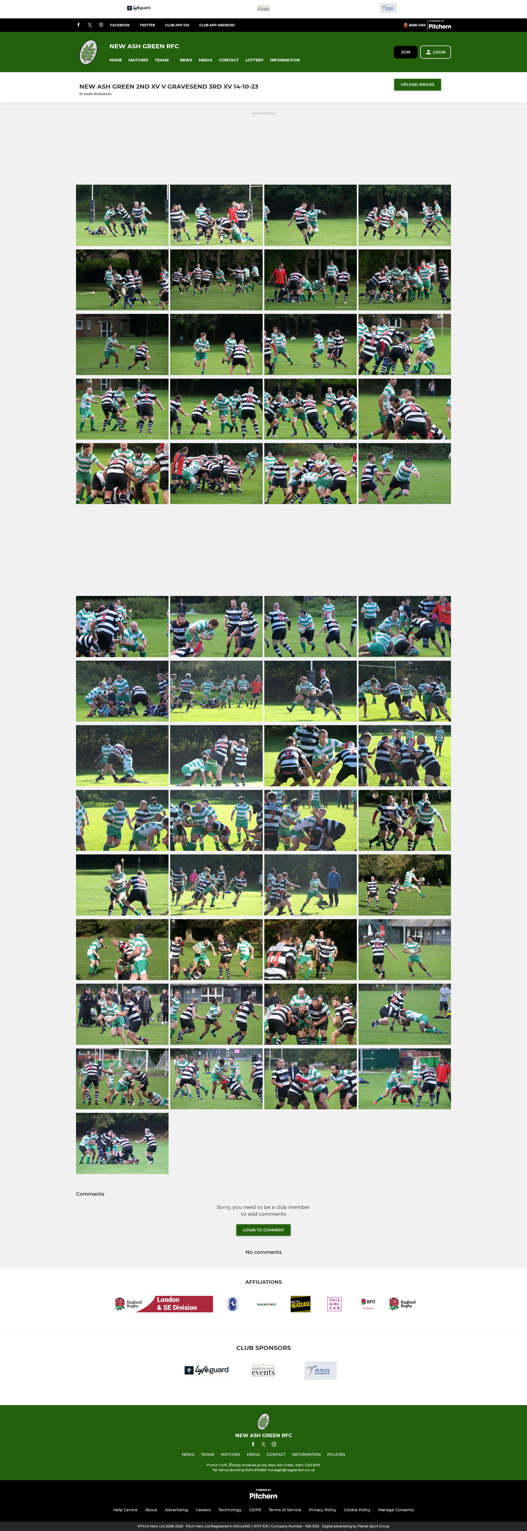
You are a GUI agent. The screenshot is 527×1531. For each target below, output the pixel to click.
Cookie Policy (357, 1509)
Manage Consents (396, 1509)
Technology (230, 1509)
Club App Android (217, 25)
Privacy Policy (322, 1509)
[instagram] (101, 25)
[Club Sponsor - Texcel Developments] (388, 9)
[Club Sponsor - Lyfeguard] (138, 9)
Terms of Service (285, 1509)
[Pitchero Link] (440, 27)
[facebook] (78, 25)
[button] (115, 60)
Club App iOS (177, 25)
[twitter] (90, 25)
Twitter (147, 25)
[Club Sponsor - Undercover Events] (263, 9)
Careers (203, 1509)
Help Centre (125, 1509)
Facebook (120, 25)
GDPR (255, 1509)
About (151, 1509)
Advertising (176, 1509)
